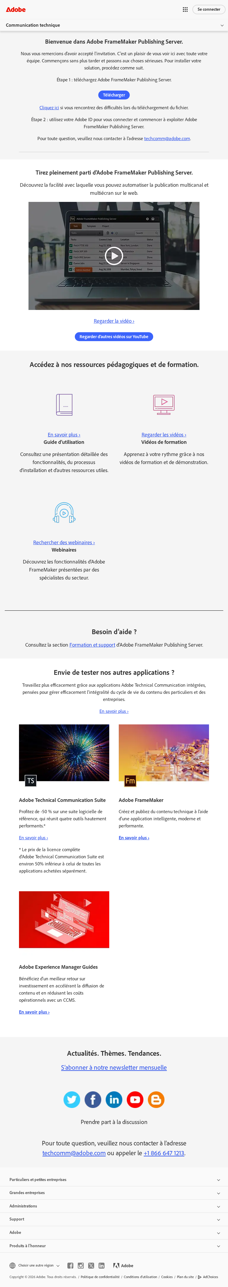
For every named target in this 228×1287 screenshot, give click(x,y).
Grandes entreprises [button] (27, 1192)
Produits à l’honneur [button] (28, 1245)
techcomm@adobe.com (167, 138)
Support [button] (17, 1219)
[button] (185, 9)
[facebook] (70, 1266)
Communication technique (33, 25)
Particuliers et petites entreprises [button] (38, 1179)
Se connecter (209, 9)
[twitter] (91, 1266)
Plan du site (185, 1277)
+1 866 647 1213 (164, 1153)
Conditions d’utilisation (140, 1277)
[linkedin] (101, 1266)
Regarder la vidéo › (114, 321)
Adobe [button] (15, 1232)
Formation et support (92, 645)
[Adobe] (16, 9)
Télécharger (114, 95)
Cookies (167, 1277)
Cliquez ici (49, 107)
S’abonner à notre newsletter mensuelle (114, 1067)
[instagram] (81, 1266)
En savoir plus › (114, 711)
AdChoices (210, 1277)
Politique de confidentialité (100, 1277)
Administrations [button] (23, 1206)
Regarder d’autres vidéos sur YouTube (114, 336)
